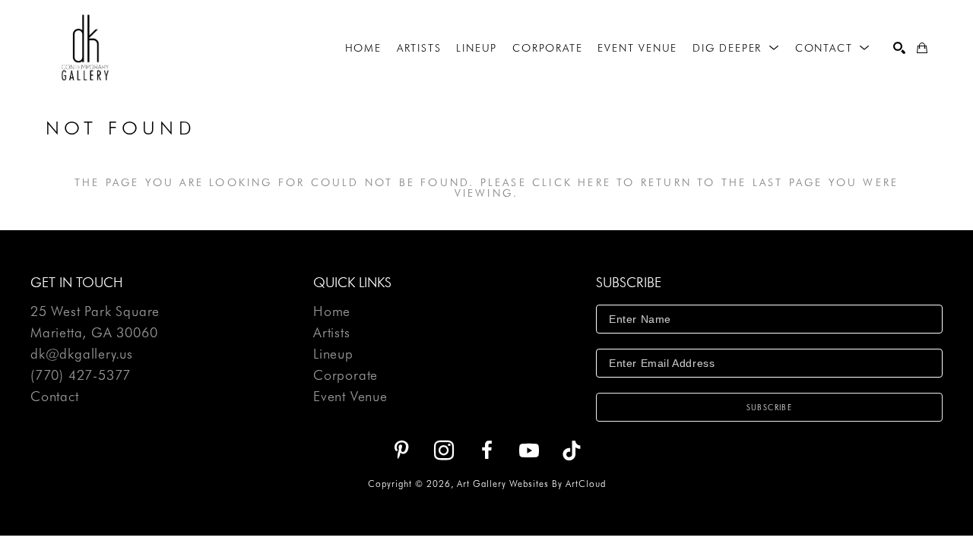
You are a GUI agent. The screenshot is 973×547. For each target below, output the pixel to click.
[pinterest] (401, 450)
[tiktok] (572, 450)
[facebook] (486, 450)
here (594, 182)
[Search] (899, 48)
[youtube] (529, 450)
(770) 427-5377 (80, 375)
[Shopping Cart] (922, 48)
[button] (736, 48)
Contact (54, 396)
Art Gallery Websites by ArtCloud (531, 483)
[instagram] (444, 450)
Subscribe (769, 407)
